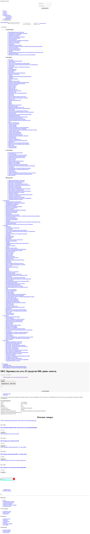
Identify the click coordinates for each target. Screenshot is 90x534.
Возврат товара (6, 512)
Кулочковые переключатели (14, 100)
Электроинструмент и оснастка (15, 199)
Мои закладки (6, 532)
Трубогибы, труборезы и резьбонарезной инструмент (20, 194)
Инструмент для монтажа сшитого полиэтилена (19, 185)
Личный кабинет (7, 530)
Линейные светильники (13, 35)
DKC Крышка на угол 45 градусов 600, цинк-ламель (15, 367)
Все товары (5, 524)
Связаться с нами (7, 511)
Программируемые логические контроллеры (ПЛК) (20, 114)
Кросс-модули (11, 99)
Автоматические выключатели (15, 61)
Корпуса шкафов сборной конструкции (17, 96)
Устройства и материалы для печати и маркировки (19, 198)
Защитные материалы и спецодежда (16, 180)
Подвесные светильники (14, 42)
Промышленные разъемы (14, 115)
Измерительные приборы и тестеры (16, 181)
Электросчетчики (12, 147)
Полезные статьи (7, 506)
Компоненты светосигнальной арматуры (17, 93)
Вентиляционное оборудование (15, 152)
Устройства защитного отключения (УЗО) (17, 140)
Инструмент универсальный (14, 187)
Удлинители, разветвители (14, 139)
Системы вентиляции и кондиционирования (18, 127)
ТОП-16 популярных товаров (9, 505)
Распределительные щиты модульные (16, 119)
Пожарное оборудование (14, 162)
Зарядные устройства (13, 78)
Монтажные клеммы (13, 106)
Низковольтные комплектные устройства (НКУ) (19, 108)
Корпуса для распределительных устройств (18, 97)
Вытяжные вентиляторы (13, 74)
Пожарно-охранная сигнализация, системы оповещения (21, 112)
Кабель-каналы (11, 88)
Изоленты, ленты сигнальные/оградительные (18, 82)
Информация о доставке (8, 501)
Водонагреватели (12, 153)
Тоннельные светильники (14, 49)
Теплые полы (11, 170)
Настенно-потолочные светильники (16, 36)
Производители (6, 518)
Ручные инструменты (13, 193)
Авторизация (9, 17)
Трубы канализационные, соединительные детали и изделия (22, 172)
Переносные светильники (14, 41)
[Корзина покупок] (47, 23)
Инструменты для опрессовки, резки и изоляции (19, 188)
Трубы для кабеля (12, 138)
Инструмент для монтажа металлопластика (18, 183)
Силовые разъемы (12, 126)
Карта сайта (5, 513)
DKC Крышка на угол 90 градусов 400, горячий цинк (13, 467)
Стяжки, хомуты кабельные (14, 133)
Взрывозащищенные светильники (16, 32)
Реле (9, 121)
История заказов (7, 531)
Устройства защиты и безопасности (16, 197)
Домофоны (10, 77)
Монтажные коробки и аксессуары (16, 107)
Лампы (10, 101)
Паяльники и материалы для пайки (16, 192)
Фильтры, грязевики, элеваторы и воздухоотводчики (20, 174)
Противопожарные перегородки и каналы (17, 116)
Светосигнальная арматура (14, 48)
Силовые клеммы (12, 125)
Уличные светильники (13, 53)
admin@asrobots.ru (7, 490)
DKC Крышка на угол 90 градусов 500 (10, 440)
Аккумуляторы (11, 62)
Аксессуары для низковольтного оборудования (19, 63)
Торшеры (10, 51)
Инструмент (6, 340)
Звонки (10, 80)
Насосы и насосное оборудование (16, 161)
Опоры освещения (12, 39)
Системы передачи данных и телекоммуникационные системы (22, 129)
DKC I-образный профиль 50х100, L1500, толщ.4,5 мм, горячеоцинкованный (19, 427)
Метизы (10, 103)
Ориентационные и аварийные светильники (18, 40)
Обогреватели (11, 109)
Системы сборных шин (13, 131)
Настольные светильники (14, 38)
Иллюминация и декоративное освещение (17, 33)
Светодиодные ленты (13, 47)
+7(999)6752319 (6, 489)
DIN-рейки (10, 59)
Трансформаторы (12, 136)
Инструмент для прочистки (14, 186)
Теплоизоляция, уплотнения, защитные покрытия (19, 168)
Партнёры (5, 520)
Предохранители (12, 113)
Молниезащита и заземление (14, 104)
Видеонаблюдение (12, 69)
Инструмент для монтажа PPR (15, 182)
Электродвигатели (12, 146)
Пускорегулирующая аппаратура (15, 117)
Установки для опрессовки (14, 195)
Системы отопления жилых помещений (17, 128)
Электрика (5, 225)
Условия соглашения (7, 503)
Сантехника (11, 166)
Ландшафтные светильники (14, 34)
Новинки (5, 522)
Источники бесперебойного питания (16, 83)
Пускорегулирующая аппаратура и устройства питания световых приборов (25, 46)
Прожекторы (11, 44)
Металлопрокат (11, 159)
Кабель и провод (12, 85)
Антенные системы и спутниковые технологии (19, 66)
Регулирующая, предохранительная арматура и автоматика (21, 165)
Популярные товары (7, 523)
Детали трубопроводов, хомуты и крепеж (17, 155)
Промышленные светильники (15, 45)
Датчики (10, 75)
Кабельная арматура (12, 89)
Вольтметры (11, 71)
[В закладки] (6, 459)
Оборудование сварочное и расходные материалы (19, 191)
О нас (4, 500)
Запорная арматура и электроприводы (17, 156)
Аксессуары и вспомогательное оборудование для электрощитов (23, 64)
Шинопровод (11, 141)
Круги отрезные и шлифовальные (16, 189)
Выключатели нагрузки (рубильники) (16, 72)
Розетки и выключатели (13, 122)
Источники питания (13, 84)
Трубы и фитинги (12, 171)
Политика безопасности (8, 502)
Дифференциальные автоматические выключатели (19, 76)
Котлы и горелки (12, 158)
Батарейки (10, 68)
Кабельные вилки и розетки (14, 90)
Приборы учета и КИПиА (14, 163)
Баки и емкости (11, 175)
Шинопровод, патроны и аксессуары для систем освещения (21, 54)
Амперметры (11, 65)
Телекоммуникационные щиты (15, 134)
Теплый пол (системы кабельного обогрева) (18, 135)
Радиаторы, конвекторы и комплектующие (18, 164)
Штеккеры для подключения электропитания (18, 142)
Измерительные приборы (14, 81)
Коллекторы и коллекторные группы (16, 157)
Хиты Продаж (6, 521)
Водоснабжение (12, 70)
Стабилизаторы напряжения (14, 132)
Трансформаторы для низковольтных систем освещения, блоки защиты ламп (25, 52)
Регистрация (8, 16)
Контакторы (11, 94)
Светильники (6, 200)
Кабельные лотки (12, 91)
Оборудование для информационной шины (18, 110)
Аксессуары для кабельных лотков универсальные (14, 366)
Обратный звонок (43, 23)
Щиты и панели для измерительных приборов (18, 144)
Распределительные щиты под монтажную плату (19, 120)
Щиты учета (11, 145)
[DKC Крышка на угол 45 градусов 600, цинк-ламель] (15, 377)
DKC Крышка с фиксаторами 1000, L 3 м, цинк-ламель (14, 454)
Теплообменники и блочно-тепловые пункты (18, 169)
